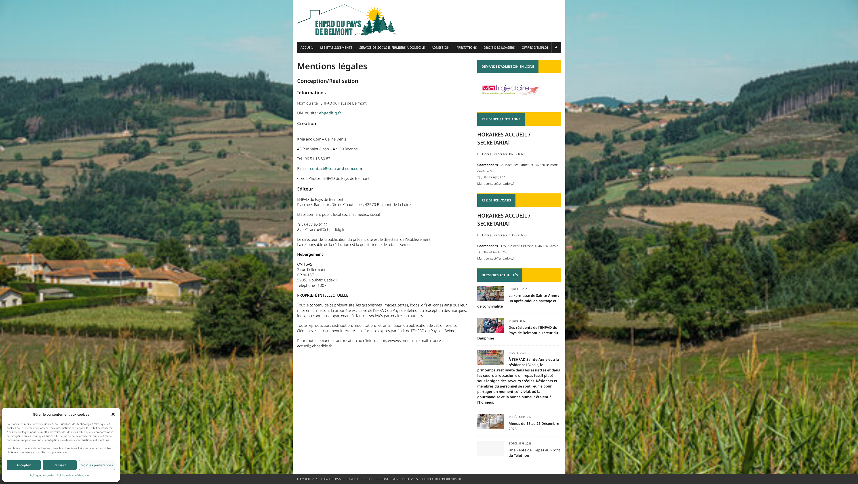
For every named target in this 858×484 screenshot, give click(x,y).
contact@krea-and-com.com (336, 168)
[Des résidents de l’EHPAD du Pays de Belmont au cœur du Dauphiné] (490, 330)
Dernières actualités (500, 275)
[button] (113, 414)
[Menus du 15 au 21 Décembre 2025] (490, 426)
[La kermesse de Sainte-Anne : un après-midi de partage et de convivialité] (490, 298)
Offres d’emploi (535, 47)
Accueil (307, 47)
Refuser (60, 465)
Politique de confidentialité (73, 475)
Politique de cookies (42, 475)
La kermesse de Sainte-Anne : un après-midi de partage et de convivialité (518, 301)
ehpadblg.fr (330, 112)
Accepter (24, 465)
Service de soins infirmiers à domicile (392, 47)
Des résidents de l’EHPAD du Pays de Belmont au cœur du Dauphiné (517, 333)
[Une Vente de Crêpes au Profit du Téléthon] (490, 452)
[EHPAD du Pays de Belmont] (429, 21)
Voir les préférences (97, 465)
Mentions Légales (405, 479)
